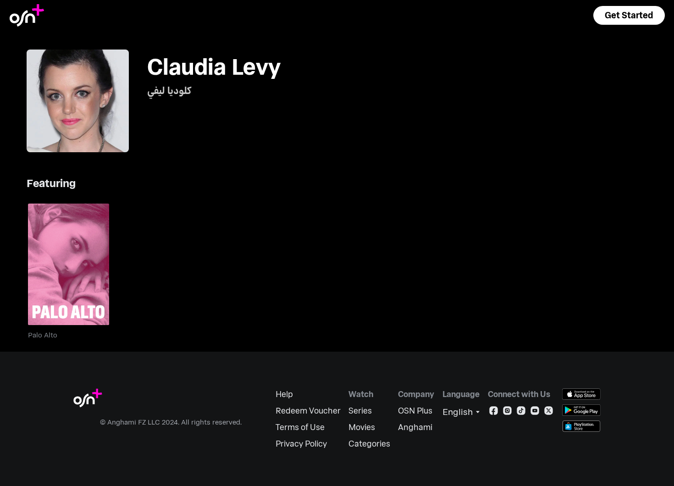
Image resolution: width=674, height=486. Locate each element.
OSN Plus (415, 410)
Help (284, 394)
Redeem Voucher (308, 410)
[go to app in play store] (581, 410)
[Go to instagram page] (507, 412)
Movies (361, 427)
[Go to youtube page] (535, 412)
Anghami (415, 427)
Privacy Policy (301, 443)
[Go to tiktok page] (521, 412)
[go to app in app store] (581, 394)
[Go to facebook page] (493, 412)
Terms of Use (300, 427)
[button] (629, 15)
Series (360, 410)
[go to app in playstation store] (581, 426)
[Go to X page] (548, 412)
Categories (369, 443)
